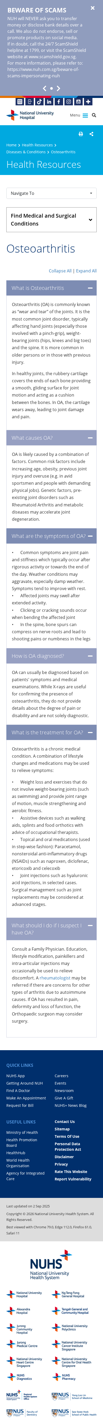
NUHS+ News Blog (71, 1105)
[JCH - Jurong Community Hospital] (29, 1329)
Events (60, 1083)
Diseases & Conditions (26, 151)
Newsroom (64, 1090)
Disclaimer (64, 1156)
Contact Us (65, 1121)
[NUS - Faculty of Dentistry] (29, 1411)
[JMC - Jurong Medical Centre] (29, 1345)
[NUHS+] (88, 101)
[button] (80, 134)
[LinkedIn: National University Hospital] (49, 101)
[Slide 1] (51, 88)
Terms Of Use (67, 1136)
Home (11, 144)
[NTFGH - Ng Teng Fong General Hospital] (74, 1296)
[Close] (93, 8)
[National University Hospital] (30, 115)
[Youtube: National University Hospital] (78, 101)
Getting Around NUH (24, 1083)
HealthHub (15, 1152)
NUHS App (15, 1075)
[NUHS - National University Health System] (51, 1265)
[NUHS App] (29, 101)
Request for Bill (20, 1105)
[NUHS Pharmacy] (74, 1378)
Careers (61, 1075)
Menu (75, 115)
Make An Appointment (26, 1097)
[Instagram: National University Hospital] (68, 101)
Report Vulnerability (73, 1178)
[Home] (29, 1296)
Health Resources (37, 144)
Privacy (61, 1164)
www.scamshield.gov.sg (52, 57)
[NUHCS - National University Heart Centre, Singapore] (29, 1362)
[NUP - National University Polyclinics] (74, 1329)
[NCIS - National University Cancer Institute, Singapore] (74, 1345)
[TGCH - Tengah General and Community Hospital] (74, 1312)
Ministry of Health (22, 1132)
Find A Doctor (18, 1090)
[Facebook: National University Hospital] (59, 101)
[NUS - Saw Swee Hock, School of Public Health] (74, 1411)
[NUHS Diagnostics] (29, 1378)
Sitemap (62, 1128)
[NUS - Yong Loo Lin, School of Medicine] (74, 1395)
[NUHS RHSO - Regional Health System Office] (29, 1395)
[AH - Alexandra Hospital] (29, 1312)
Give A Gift (64, 1097)
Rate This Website (71, 1171)
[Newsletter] (20, 101)
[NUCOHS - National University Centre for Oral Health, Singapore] (74, 1362)
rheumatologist (55, 978)
